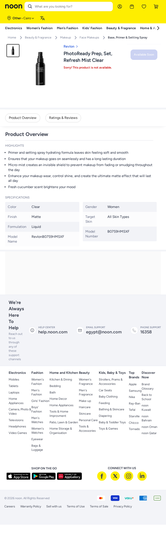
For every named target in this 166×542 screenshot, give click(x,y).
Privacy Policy (122, 506)
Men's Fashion (36, 393)
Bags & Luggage (37, 448)
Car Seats (105, 390)
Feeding (104, 403)
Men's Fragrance (86, 393)
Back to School (147, 397)
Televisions (16, 420)
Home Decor (58, 399)
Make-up (85, 401)
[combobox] (73, 6)
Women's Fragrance (86, 382)
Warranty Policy (30, 506)
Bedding (55, 386)
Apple (133, 384)
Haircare (85, 407)
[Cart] (156, 6)
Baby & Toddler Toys (112, 422)
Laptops (14, 392)
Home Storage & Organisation (60, 431)
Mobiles (14, 379)
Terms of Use (76, 506)
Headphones (17, 426)
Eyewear (37, 439)
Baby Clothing (108, 396)
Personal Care (88, 420)
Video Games (18, 433)
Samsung (135, 391)
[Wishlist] (144, 6)
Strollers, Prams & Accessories (111, 382)
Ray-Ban (134, 403)
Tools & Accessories (87, 429)
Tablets (13, 386)
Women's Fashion (37, 382)
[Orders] (132, 6)
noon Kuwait (146, 408)
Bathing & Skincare (111, 409)
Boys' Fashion (36, 409)
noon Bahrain (147, 418)
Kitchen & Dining (60, 379)
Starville (134, 416)
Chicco (134, 423)
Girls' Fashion (40, 401)
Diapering (105, 416)
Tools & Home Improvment (58, 414)
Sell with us (54, 506)
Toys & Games (108, 428)
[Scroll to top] (154, 528)
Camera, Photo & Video (20, 412)
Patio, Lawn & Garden (63, 422)
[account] (119, 6)
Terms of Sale (99, 506)
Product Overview (23, 118)
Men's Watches (37, 420)
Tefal (132, 410)
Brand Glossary (147, 386)
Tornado (134, 429)
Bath (52, 392)
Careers (9, 506)
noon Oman (149, 427)
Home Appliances (16, 401)
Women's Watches (37, 431)
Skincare (85, 414)
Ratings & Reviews (63, 118)
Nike (132, 397)
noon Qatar (149, 433)
